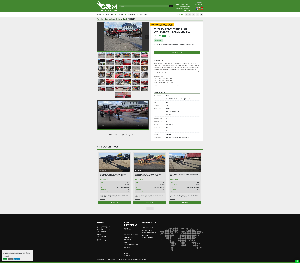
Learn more (17, 259)
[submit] (171, 6)
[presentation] (148, 208)
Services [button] (131, 14)
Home (99, 14)
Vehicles (109, 14)
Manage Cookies (101, 259)
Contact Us (179, 14)
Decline (10, 259)
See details (102, 199)
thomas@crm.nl (101, 241)
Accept (5, 259)
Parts (120, 14)
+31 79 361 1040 (198, 4)
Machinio (144, 259)
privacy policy (6, 256)
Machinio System (132, 259)
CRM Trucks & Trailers (118, 259)
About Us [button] (143, 14)
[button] (109, 15)
